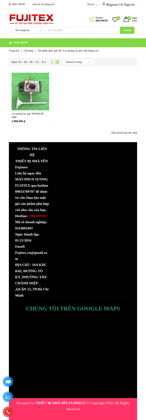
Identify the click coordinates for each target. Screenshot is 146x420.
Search (127, 30)
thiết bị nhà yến (73, 415)
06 (25, 62)
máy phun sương (47, 415)
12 (37, 62)
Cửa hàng (28, 50)
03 (20, 62)
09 (31, 62)
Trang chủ (14, 50)
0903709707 (102, 20)
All (43, 62)
